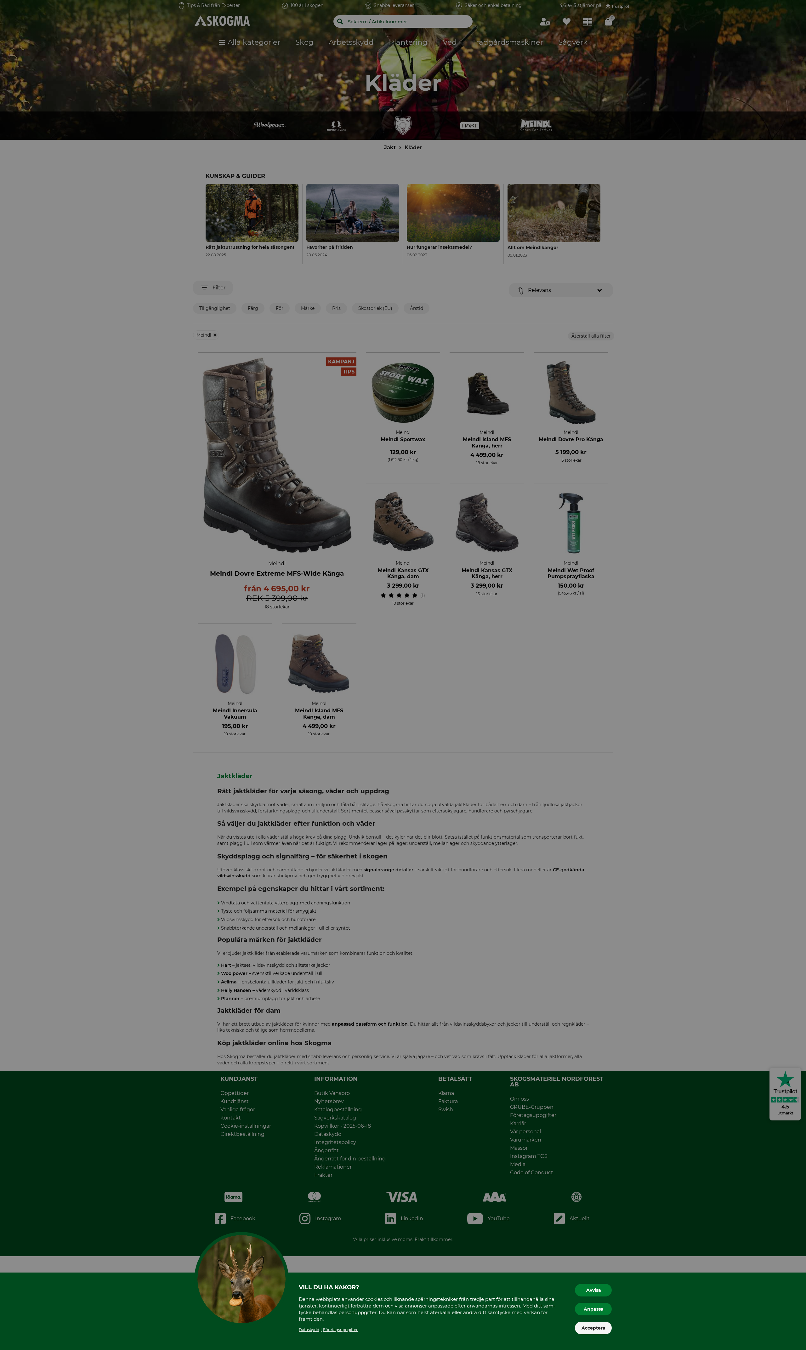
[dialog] (403, 675)
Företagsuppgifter (340, 1329)
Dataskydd (309, 1329)
